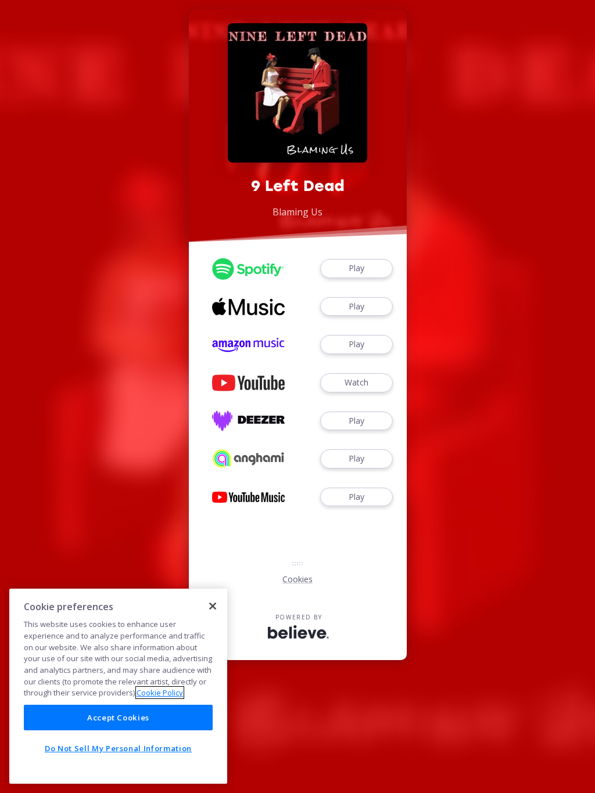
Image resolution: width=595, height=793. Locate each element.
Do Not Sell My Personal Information (118, 748)
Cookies (297, 579)
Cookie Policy (160, 692)
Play (356, 267)
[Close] (212, 606)
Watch (356, 382)
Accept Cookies (118, 717)
